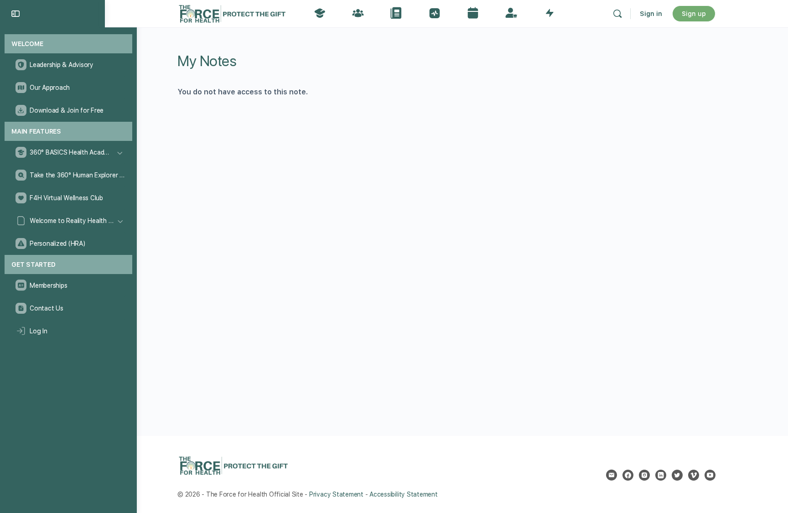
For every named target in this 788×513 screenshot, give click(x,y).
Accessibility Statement (403, 494)
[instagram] (644, 475)
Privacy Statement (336, 494)
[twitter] (677, 475)
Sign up (694, 13)
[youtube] (710, 475)
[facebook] (627, 475)
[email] (611, 475)
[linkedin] (660, 475)
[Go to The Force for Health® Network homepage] (232, 12)
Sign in (651, 13)
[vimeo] (693, 475)
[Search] (617, 13)
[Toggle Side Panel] (15, 14)
